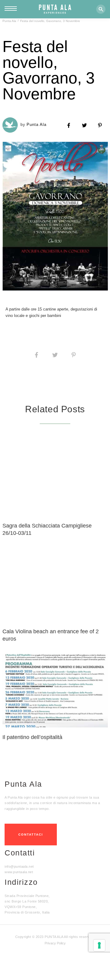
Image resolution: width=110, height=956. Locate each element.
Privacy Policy (55, 943)
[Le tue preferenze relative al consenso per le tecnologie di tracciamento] (99, 945)
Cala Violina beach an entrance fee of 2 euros (50, 635)
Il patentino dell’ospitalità (32, 737)
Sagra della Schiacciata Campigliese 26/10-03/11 (47, 529)
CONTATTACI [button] (30, 834)
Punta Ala (9, 21)
